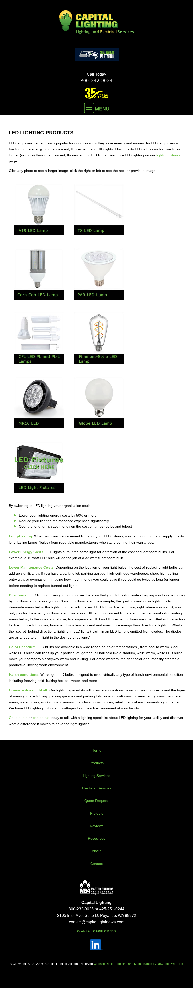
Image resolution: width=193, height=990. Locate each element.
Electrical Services (96, 788)
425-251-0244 (111, 909)
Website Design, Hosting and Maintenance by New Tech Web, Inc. (139, 964)
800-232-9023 (96, 81)
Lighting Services (96, 776)
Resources (96, 838)
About (96, 851)
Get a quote (18, 718)
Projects (96, 813)
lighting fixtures (168, 155)
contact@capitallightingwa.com (96, 922)
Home (96, 750)
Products (96, 763)
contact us (41, 718)
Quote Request (96, 801)
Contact (96, 864)
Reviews (96, 826)
